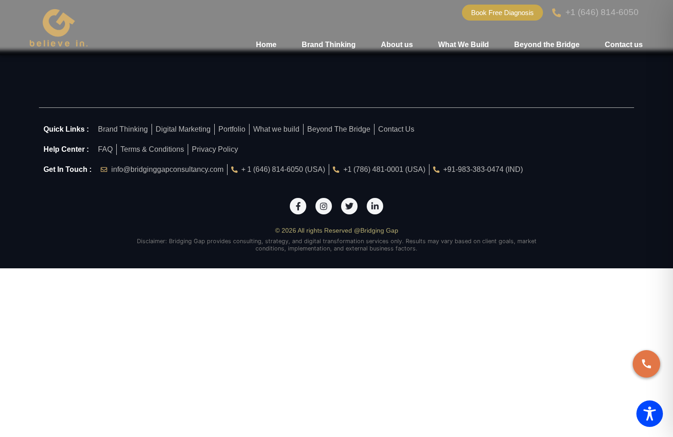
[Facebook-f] (298, 206)
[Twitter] (349, 206)
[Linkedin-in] (375, 206)
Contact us (624, 44)
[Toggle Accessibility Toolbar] (649, 414)
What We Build (463, 44)
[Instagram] (323, 206)
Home (266, 44)
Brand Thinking (329, 44)
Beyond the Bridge (547, 44)
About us (397, 44)
